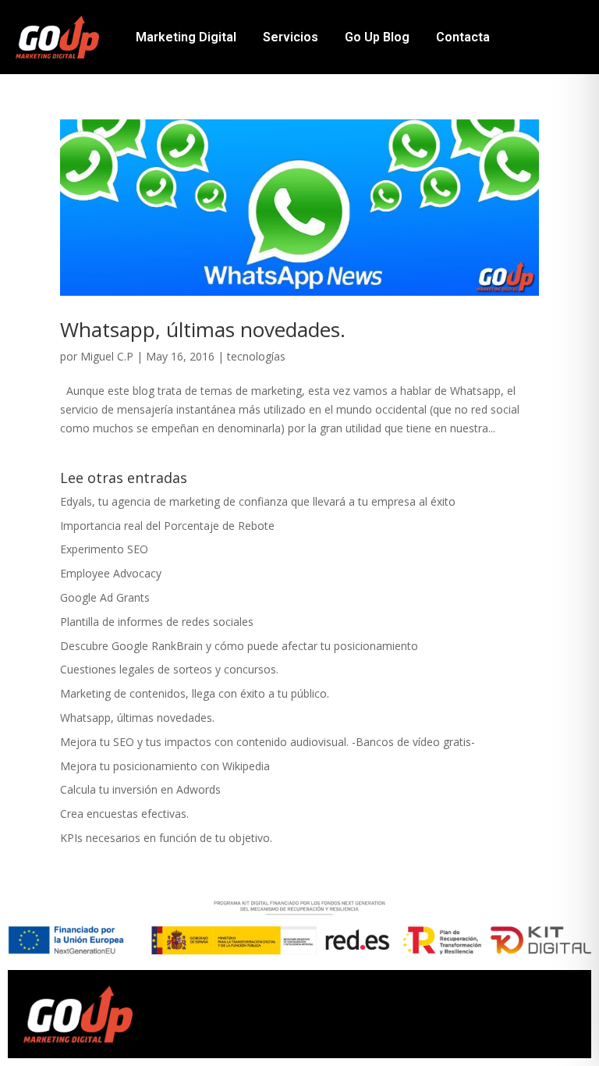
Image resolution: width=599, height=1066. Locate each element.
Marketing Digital (186, 37)
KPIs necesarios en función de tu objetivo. (166, 837)
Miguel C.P (106, 356)
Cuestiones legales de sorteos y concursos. (169, 669)
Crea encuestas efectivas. (124, 813)
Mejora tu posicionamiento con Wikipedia (165, 766)
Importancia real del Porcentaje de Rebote (167, 525)
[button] (370, 1010)
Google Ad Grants (105, 597)
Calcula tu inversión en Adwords (140, 789)
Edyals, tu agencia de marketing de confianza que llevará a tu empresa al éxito (257, 501)
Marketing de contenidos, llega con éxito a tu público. (194, 693)
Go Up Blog (377, 37)
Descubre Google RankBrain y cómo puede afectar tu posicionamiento (239, 645)
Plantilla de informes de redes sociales (156, 621)
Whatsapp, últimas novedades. (203, 329)
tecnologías (256, 356)
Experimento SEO (104, 549)
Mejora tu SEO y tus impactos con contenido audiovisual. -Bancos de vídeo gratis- (267, 741)
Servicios (290, 37)
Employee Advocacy (110, 573)
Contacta (463, 37)
